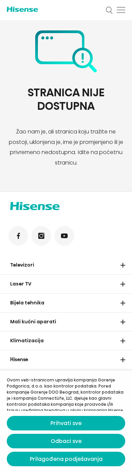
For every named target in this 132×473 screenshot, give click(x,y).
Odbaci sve (66, 441)
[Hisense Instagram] (41, 236)
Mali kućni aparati (33, 321)
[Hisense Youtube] (64, 236)
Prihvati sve (66, 423)
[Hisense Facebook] (18, 236)
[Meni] (121, 10)
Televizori (22, 265)
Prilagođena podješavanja (66, 459)
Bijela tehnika (27, 302)
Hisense (19, 359)
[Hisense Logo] (52, 9)
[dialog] (66, 421)
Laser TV (20, 283)
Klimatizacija (27, 340)
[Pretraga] (109, 10)
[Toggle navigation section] (123, 265)
